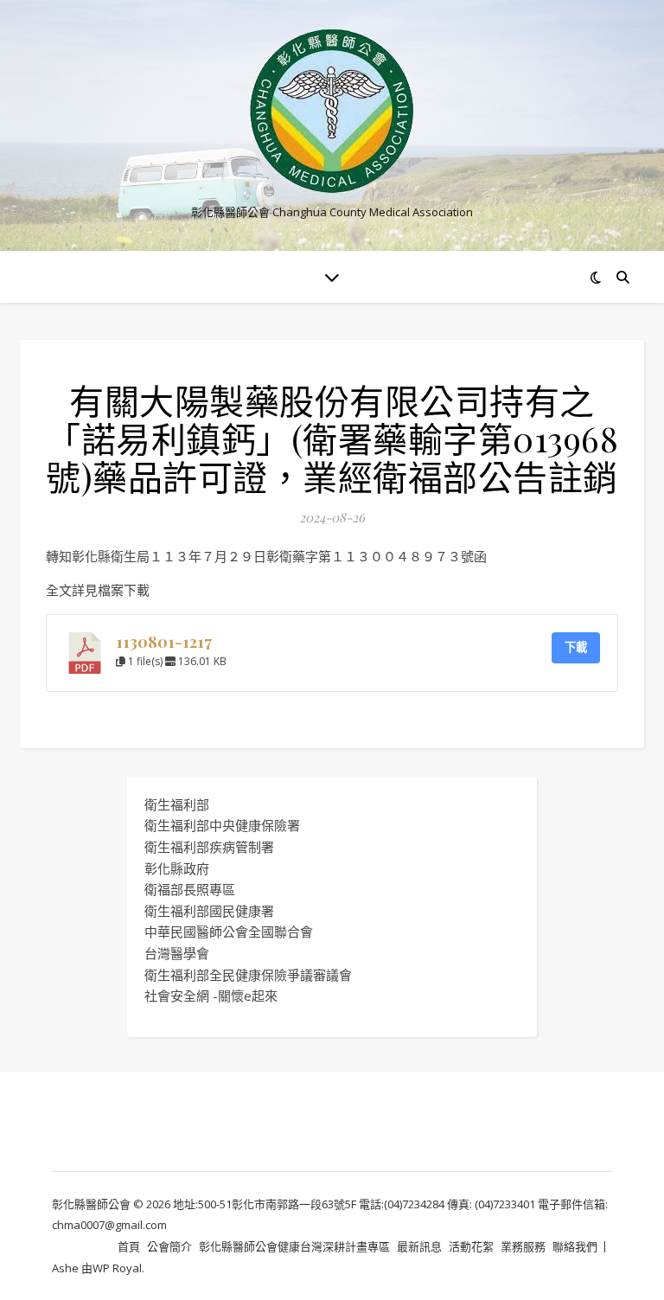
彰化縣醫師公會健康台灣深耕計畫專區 (294, 1246)
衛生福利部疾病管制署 (209, 846)
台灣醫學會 (176, 953)
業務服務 (523, 1246)
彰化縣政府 (176, 868)
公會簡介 (169, 1246)
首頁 (129, 1246)
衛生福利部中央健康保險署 (222, 825)
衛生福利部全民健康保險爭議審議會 (248, 974)
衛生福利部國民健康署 (209, 910)
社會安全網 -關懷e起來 (211, 995)
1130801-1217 (164, 641)
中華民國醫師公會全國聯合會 (228, 931)
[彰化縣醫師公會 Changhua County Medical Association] (332, 111)
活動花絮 (471, 1246)
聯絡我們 (574, 1246)
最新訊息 (419, 1246)
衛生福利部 (176, 804)
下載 (576, 647)
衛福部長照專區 (189, 889)
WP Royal (117, 1268)
